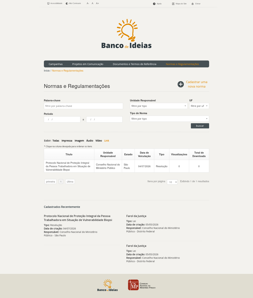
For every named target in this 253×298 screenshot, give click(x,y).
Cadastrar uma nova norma (196, 84)
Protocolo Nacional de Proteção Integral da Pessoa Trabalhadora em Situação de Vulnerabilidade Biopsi (68, 166)
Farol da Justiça (136, 216)
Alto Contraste (75, 3)
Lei (131, 221)
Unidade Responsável (143, 100)
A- (87, 3)
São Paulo (127, 166)
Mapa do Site (181, 4)
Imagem (79, 140)
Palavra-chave (52, 100)
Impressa (67, 140)
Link (106, 140)
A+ (97, 3)
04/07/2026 (144, 166)
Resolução (161, 166)
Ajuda (159, 4)
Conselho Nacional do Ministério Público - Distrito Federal (153, 229)
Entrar (198, 4)
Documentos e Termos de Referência (134, 64)
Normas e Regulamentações (182, 64)
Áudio (89, 140)
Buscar (200, 125)
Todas (55, 140)
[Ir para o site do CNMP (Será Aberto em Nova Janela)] (142, 284)
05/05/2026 (142, 224)
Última (70, 181)
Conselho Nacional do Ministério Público (108, 166)
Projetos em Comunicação (87, 64)
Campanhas (56, 64)
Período (48, 113)
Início (47, 70)
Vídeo (99, 140)
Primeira (50, 181)
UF (191, 100)
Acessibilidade (56, 3)
